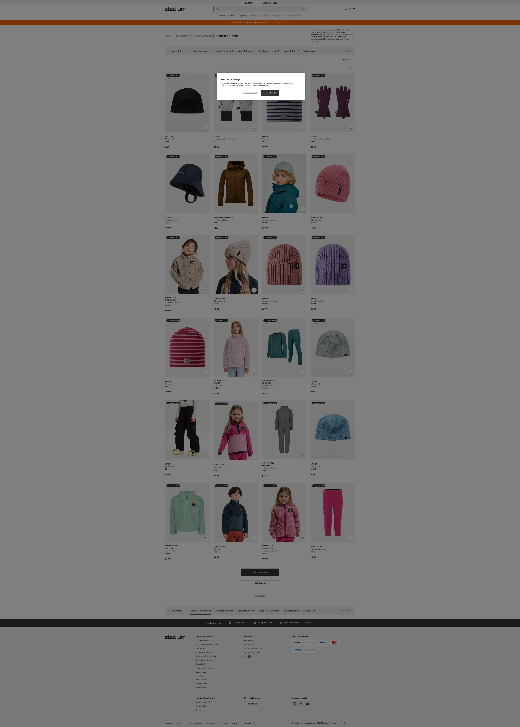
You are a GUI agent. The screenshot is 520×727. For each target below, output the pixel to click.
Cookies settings (250, 93)
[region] (261, 86)
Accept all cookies (270, 93)
